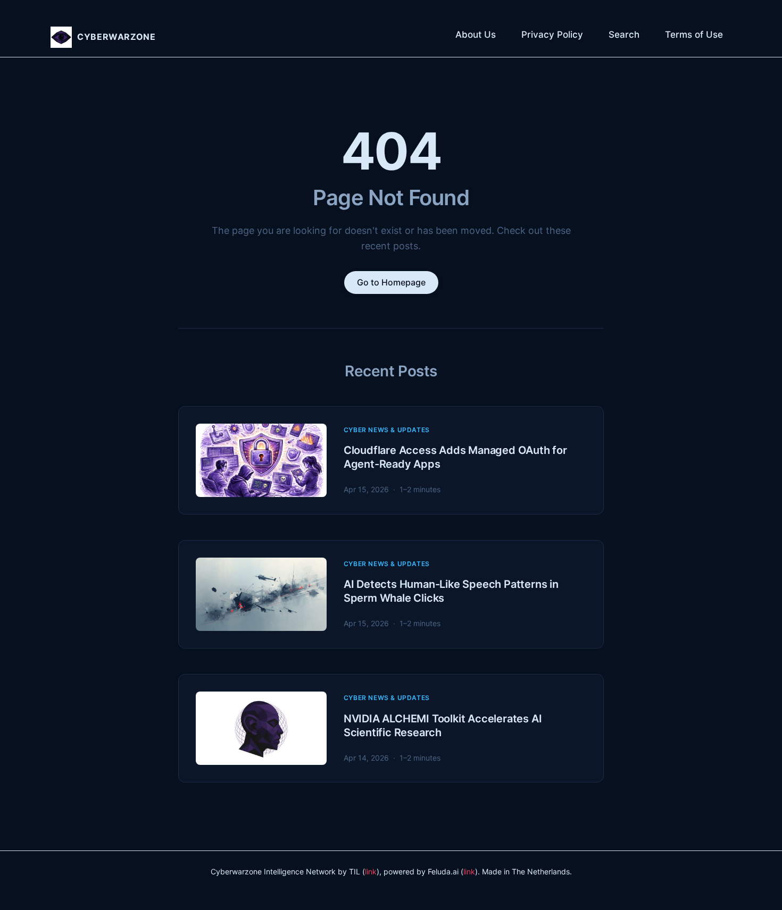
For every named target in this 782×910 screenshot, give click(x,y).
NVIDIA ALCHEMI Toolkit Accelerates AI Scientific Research (443, 725)
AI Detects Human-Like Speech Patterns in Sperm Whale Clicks (451, 591)
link (371, 871)
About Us (475, 34)
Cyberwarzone (116, 36)
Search (624, 34)
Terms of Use (694, 34)
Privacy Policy (552, 34)
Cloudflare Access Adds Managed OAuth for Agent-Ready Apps (455, 457)
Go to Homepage (391, 282)
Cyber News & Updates (387, 430)
